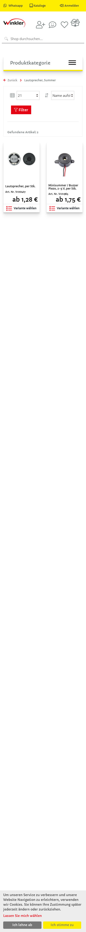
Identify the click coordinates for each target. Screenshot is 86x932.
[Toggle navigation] (72, 62)
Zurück (12, 80)
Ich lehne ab (22, 925)
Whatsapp (15, 5)
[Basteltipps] (52, 25)
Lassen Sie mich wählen (22, 916)
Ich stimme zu (62, 925)
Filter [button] (23, 110)
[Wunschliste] (64, 25)
